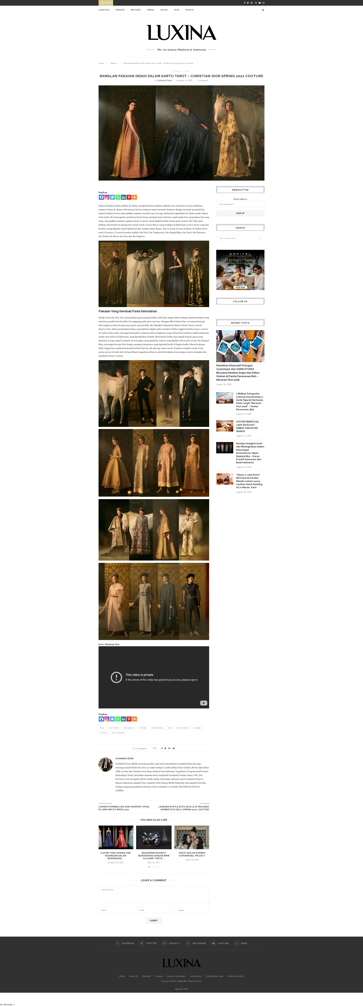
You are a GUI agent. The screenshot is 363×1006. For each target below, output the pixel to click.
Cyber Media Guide (214, 976)
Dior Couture (183, 728)
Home (101, 63)
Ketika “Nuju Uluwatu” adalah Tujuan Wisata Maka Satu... (145, 3)
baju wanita (129, 728)
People (190, 10)
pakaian (103, 733)
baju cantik (114, 728)
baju (102, 728)
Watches (136, 10)
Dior (170, 728)
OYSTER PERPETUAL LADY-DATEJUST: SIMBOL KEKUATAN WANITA (247, 426)
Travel (150, 10)
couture (142, 728)
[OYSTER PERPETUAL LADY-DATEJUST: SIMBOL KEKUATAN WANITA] (224, 426)
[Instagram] (106, 197)
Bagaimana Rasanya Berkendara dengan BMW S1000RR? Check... (154, 856)
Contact (159, 976)
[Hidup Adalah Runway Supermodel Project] (192, 837)
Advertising (195, 976)
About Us (133, 976)
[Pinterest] (128, 197)
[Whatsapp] (117, 197)
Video (187, 71)
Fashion (120, 10)
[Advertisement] (66, 999)
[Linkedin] (123, 197)
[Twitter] (112, 197)
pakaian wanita (118, 733)
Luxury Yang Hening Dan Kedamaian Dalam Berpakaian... (115, 856)
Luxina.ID (181, 981)
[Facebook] (101, 197)
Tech (176, 10)
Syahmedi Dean (165, 80)
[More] (134, 197)
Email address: (240, 199)
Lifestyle (104, 10)
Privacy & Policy (236, 976)
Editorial (146, 976)
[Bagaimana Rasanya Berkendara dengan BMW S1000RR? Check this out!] (154, 837)
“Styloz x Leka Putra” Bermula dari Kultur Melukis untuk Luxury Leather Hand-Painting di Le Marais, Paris (249, 481)
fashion (197, 728)
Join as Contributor (176, 976)
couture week (157, 728)
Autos (164, 10)
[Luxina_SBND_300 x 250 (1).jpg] (240, 270)
